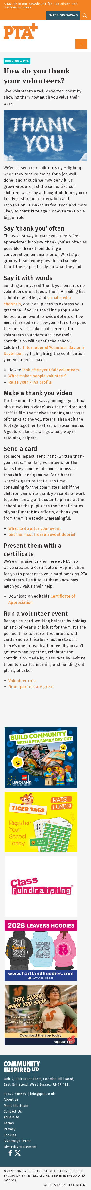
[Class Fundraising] (41, 886)
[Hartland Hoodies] (41, 950)
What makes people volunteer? (37, 376)
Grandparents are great (31, 686)
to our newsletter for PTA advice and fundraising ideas (40, 5)
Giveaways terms (17, 1141)
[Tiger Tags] (41, 822)
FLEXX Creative (76, 1185)
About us (11, 1100)
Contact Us (13, 1111)
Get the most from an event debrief (42, 534)
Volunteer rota (22, 680)
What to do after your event (34, 528)
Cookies (10, 1135)
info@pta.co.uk (42, 1094)
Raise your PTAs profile (30, 382)
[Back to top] (77, 1176)
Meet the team (16, 1106)
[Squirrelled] (41, 1015)
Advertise (11, 1117)
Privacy (10, 1129)
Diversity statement (20, 1147)
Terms (9, 1123)
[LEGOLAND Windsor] (41, 757)
